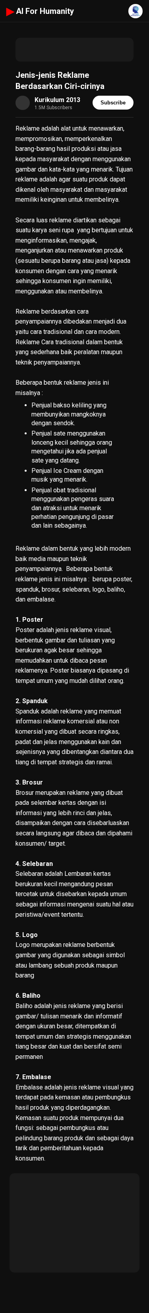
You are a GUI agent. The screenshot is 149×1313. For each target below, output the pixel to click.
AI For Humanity (40, 11)
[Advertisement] (74, 50)
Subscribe (113, 103)
